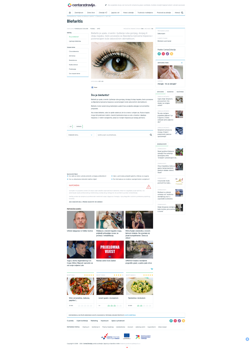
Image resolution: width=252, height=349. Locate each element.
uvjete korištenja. (130, 315)
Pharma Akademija (108, 327)
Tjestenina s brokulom (136, 298)
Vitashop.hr (85, 327)
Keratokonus (73, 60)
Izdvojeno (160, 92)
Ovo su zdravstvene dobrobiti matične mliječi (83, 179)
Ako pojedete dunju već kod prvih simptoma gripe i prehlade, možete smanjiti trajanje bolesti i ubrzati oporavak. (146, 5)
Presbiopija (72, 69)
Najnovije (170, 92)
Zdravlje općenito (163, 96)
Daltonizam (161, 34)
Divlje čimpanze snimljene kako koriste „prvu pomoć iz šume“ (167, 209)
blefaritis (79, 126)
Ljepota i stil (115, 13)
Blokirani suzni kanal (164, 41)
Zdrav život (91, 13)
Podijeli (92, 28)
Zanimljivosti (79, 13)
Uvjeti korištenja (82, 321)
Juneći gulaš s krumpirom (108, 298)
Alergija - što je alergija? (167, 84)
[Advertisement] (110, 153)
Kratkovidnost (73, 65)
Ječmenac (72, 56)
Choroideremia (74, 51)
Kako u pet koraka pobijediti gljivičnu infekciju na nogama (131, 176)
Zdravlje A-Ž (103, 13)
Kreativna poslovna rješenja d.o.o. (130, 343)
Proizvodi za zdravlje (164, 13)
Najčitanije (180, 92)
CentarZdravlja (81, 5)
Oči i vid (108, 16)
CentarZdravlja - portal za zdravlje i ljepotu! (80, 16)
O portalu (70, 321)
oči (71, 126)
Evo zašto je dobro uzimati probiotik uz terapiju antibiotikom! (87, 176)
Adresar (177, 13)
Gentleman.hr (96, 327)
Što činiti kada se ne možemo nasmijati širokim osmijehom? (131, 179)
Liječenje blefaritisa (75, 41)
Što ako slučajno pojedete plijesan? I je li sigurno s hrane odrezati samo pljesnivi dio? (165, 117)
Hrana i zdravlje (128, 13)
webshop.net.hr (140, 327)
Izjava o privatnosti (118, 321)
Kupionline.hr (152, 327)
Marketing (94, 321)
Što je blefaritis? (74, 37)
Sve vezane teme (74, 73)
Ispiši (98, 28)
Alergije (160, 81)
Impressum (105, 321)
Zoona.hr (130, 327)
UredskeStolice (120, 327)
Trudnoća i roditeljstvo (145, 13)
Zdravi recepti (162, 327)
